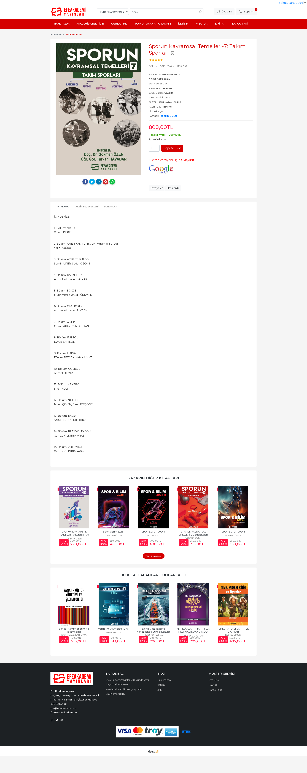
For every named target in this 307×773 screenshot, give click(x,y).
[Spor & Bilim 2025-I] (114, 507)
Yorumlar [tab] (110, 206)
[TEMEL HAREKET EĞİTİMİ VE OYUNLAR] (233, 604)
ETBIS (186, 731)
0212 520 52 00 (58, 703)
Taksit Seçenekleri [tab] (86, 206)
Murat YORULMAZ (153, 634)
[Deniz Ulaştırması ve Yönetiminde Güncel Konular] (153, 604)
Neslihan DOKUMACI (193, 635)
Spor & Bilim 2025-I (113, 531)
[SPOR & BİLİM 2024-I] (233, 507)
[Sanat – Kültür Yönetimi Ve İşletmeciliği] (74, 604)
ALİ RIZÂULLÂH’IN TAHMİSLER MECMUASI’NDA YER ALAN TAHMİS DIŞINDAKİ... (194, 631)
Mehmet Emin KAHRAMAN (74, 634)
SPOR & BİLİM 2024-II (153, 531)
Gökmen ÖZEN (74, 538)
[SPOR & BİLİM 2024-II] (153, 507)
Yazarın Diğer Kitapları (153, 478)
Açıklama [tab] (63, 206)
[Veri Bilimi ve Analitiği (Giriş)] (114, 604)
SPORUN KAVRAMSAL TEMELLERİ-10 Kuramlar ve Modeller (74, 534)
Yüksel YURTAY (113, 632)
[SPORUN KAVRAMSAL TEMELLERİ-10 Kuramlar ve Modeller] (74, 507)
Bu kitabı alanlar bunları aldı (153, 575)
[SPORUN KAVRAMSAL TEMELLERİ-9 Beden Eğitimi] (193, 507)
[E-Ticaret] (153, 751)
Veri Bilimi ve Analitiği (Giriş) (113, 628)
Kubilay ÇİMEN (233, 634)
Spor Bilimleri (169, 116)
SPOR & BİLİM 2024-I (233, 531)
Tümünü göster (154, 556)
